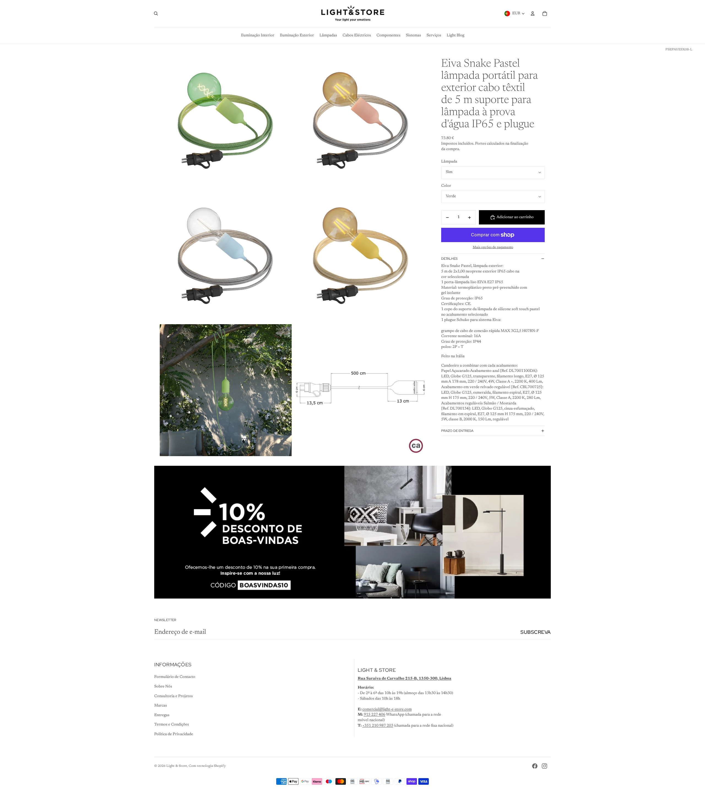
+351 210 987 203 (377, 726)
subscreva (535, 632)
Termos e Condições (171, 725)
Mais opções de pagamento (493, 247)
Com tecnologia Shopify (207, 766)
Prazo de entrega (457, 431)
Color (446, 186)
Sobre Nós (163, 687)
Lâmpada (449, 162)
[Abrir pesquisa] (156, 13)
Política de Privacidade (173, 734)
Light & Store (176, 766)
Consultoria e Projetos (173, 696)
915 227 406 (374, 715)
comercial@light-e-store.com (387, 709)
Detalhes (449, 258)
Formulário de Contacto (174, 677)
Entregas (161, 715)
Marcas (160, 706)
